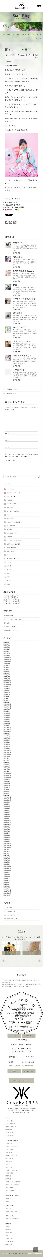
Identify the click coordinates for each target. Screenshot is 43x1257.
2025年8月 (7, 665)
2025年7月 (7, 667)
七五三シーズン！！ (13, 389)
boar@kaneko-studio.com (24, 1066)
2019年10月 (7, 801)
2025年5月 (7, 671)
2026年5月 (7, 648)
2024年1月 (7, 702)
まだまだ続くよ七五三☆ (23, 271)
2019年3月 (7, 814)
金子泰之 (8, 1198)
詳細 (14, 1035)
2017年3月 (7, 861)
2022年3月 (7, 744)
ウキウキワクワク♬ (21, 341)
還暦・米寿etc (11, 551)
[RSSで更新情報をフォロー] (14, 223)
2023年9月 (7, 710)
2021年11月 (7, 752)
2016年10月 (7, 870)
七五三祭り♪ (18, 257)
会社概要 (8, 1229)
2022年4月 (7, 743)
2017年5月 (7, 857)
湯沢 (8, 577)
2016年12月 (7, 866)
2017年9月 (7, 849)
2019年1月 (7, 818)
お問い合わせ (9, 1215)
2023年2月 (7, 723)
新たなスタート (8, 600)
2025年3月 (7, 675)
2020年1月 (7, 795)
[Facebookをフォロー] (6, 223)
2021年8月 (7, 758)
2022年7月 (7, 737)
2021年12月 (7, 750)
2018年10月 (7, 824)
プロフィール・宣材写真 (14, 540)
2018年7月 (7, 830)
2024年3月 (7, 698)
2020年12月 (7, 773)
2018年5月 (7, 834)
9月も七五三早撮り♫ (22, 356)
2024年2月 (7, 700)
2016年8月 (7, 874)
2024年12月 (7, 681)
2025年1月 (7, 679)
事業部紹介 (9, 1232)
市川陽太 (8, 1201)
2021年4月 (7, 766)
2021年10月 (7, 754)
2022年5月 (7, 741)
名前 (7, 433)
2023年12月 (7, 704)
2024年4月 (7, 696)
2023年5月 (7, 717)
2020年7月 (7, 783)
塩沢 (8, 573)
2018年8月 (7, 828)
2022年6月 (7, 739)
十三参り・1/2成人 (11, 1170)
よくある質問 (9, 1241)
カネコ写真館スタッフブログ (20, 34)
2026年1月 (7, 655)
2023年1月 (7, 725)
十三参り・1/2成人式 (13, 522)
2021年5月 (7, 764)
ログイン (9, 908)
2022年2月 (7, 746)
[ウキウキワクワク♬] (8, 344)
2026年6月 (7, 646)
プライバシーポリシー (12, 1218)
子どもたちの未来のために (24, 299)
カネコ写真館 (6, 34)
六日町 (9, 569)
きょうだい (7, 596)
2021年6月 (7, 762)
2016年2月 (7, 886)
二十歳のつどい (19, 370)
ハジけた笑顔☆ (19, 327)
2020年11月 (7, 775)
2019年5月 (7, 810)
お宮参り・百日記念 (13, 511)
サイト (7, 447)
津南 (8, 584)
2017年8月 (7, 851)
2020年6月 (7, 785)
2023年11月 (7, 706)
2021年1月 (7, 772)
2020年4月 (7, 789)
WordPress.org (12, 918)
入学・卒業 (10, 518)
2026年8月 (7, 642)
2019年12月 (7, 797)
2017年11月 (7, 845)
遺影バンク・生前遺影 (13, 544)
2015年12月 (7, 890)
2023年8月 (7, 712)
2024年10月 (7, 684)
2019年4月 (7, 812)
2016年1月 (7, 888)
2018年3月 (7, 837)
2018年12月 (7, 820)
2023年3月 (7, 721)
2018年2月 (7, 839)
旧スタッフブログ (11, 1127)
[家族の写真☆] (8, 245)
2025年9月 (7, 663)
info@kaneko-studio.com (23, 1030)
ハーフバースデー (12, 504)
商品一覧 (8, 1208)
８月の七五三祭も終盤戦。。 (16, 207)
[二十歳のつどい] (8, 372)
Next (39, 961)
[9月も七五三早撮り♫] (8, 358)
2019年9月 (7, 803)
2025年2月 (7, 677)
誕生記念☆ (18, 313)
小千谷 (9, 566)
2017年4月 (7, 859)
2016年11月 (7, 868)
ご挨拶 (8, 1226)
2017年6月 (7, 855)
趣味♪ (15, 285)
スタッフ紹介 (9, 1121)
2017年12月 (7, 843)
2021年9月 (7, 756)
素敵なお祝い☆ (13, 393)
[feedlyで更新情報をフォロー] (10, 223)
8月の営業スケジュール (11, 630)
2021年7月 (7, 760)
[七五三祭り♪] (8, 259)
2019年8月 (7, 805)
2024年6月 (7, 692)
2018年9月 (7, 826)
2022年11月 (7, 729)
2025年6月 (7, 669)
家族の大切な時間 (9, 626)
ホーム (8, 1118)
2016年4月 (7, 882)
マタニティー (11, 496)
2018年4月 (7, 835)
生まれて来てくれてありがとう (13, 619)
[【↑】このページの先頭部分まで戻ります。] (35, 1249)
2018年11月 (7, 822)
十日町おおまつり (9, 615)
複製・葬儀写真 (11, 547)
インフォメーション (13, 558)
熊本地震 (7, 623)
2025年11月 (7, 659)
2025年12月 (7, 657)
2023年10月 (7, 708)
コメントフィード (12, 915)
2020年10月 (7, 777)
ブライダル (10, 489)
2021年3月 (7, 768)
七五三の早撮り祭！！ (14, 205)
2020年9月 (7, 779)
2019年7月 (7, 806)
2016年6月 (7, 878)
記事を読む (17, 253)
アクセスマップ (28, 1035)
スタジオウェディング (13, 493)
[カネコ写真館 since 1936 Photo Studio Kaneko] (21, 5)
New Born (10, 500)
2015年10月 (7, 894)
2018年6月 (7, 832)
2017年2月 (7, 863)
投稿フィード (11, 911)
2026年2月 (7, 653)
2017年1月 (7, 865)
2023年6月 (7, 715)
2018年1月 (7, 841)
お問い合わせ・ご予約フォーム (21, 1080)
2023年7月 (7, 713)
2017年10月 (7, 847)
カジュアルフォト (12, 533)
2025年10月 (7, 661)
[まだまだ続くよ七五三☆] (8, 273)
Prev (3, 961)
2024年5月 (7, 694)
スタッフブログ (10, 1124)
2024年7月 (7, 690)
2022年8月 (7, 735)
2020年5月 (7, 787)
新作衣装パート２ (12, 202)
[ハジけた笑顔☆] (8, 330)
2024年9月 (7, 686)
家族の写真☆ (18, 243)
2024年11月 (7, 683)
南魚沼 (9, 580)
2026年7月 (7, 644)
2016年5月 (7, 880)
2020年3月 (7, 791)
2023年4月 (7, 719)
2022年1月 (7, 748)
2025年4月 (7, 673)
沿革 (7, 1235)
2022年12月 (7, 727)
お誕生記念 (10, 507)
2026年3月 (7, 652)
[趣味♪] (8, 287)
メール (7, 440)
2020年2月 (7, 793)
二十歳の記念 (11, 526)
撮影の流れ (9, 1129)
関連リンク (9, 1244)
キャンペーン (11, 555)
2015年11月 (7, 892)
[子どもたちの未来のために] (8, 301)
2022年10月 (7, 731)
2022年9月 (7, 733)
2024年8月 (7, 688)
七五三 (31, 34)
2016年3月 (7, 884)
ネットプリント (10, 1135)
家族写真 (9, 529)
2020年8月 (7, 781)
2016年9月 (7, 872)
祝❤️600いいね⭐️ (12, 210)
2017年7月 (7, 853)
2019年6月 (7, 808)
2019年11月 (7, 799)
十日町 (28, 55)
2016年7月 (7, 876)
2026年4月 (7, 650)
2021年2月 (7, 770)
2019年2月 (7, 816)
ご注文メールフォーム (12, 1211)
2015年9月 (7, 895)
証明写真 (9, 536)
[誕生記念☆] (8, 315)
